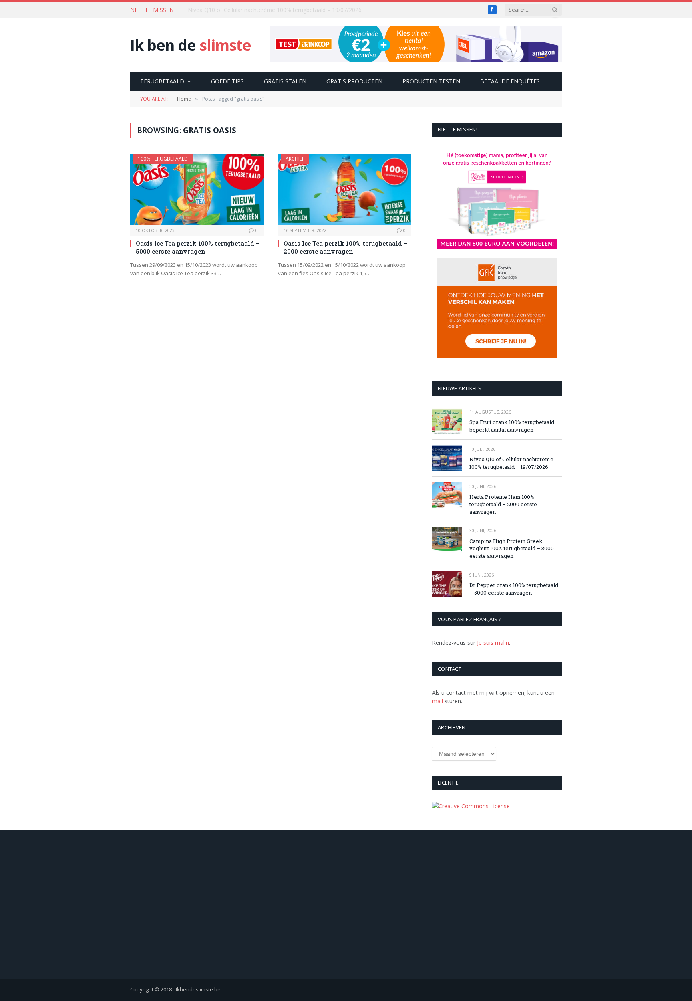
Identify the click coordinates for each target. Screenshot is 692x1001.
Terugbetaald (162, 81)
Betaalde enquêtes (510, 81)
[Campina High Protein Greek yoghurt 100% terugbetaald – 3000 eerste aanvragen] (447, 540)
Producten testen (431, 81)
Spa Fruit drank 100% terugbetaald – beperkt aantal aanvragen (514, 425)
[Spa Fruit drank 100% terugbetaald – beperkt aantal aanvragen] (447, 421)
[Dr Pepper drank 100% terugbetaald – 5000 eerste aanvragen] (447, 584)
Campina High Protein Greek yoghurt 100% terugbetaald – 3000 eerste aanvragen (511, 548)
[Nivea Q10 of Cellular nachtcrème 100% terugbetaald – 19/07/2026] (447, 458)
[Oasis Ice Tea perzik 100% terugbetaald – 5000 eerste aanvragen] (197, 189)
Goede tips (227, 81)
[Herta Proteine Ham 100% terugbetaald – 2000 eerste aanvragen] (447, 495)
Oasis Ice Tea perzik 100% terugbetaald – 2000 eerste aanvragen (346, 247)
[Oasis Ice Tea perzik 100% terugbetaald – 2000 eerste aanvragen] (344, 189)
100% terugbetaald (163, 158)
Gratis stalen (285, 81)
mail (437, 701)
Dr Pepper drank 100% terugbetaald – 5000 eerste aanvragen (513, 588)
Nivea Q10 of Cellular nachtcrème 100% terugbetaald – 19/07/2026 (275, 10)
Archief (295, 158)
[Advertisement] (346, 904)
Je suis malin (493, 642)
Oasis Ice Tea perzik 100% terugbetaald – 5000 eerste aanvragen (198, 247)
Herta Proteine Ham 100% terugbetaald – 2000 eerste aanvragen (503, 504)
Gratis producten (354, 81)
